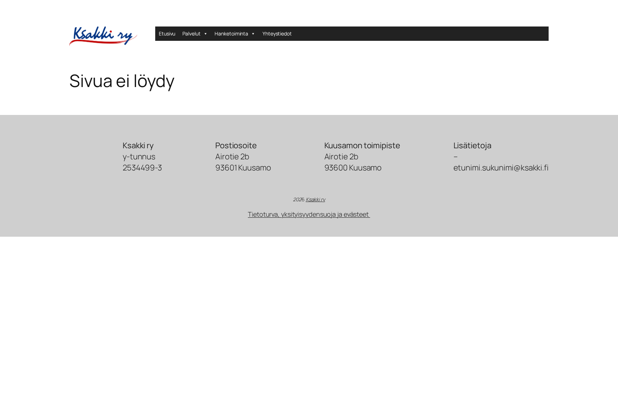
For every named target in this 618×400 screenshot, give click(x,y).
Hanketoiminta (231, 33)
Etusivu (167, 33)
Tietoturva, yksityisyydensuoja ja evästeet (309, 214)
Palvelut (191, 33)
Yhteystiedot (277, 33)
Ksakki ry (315, 199)
